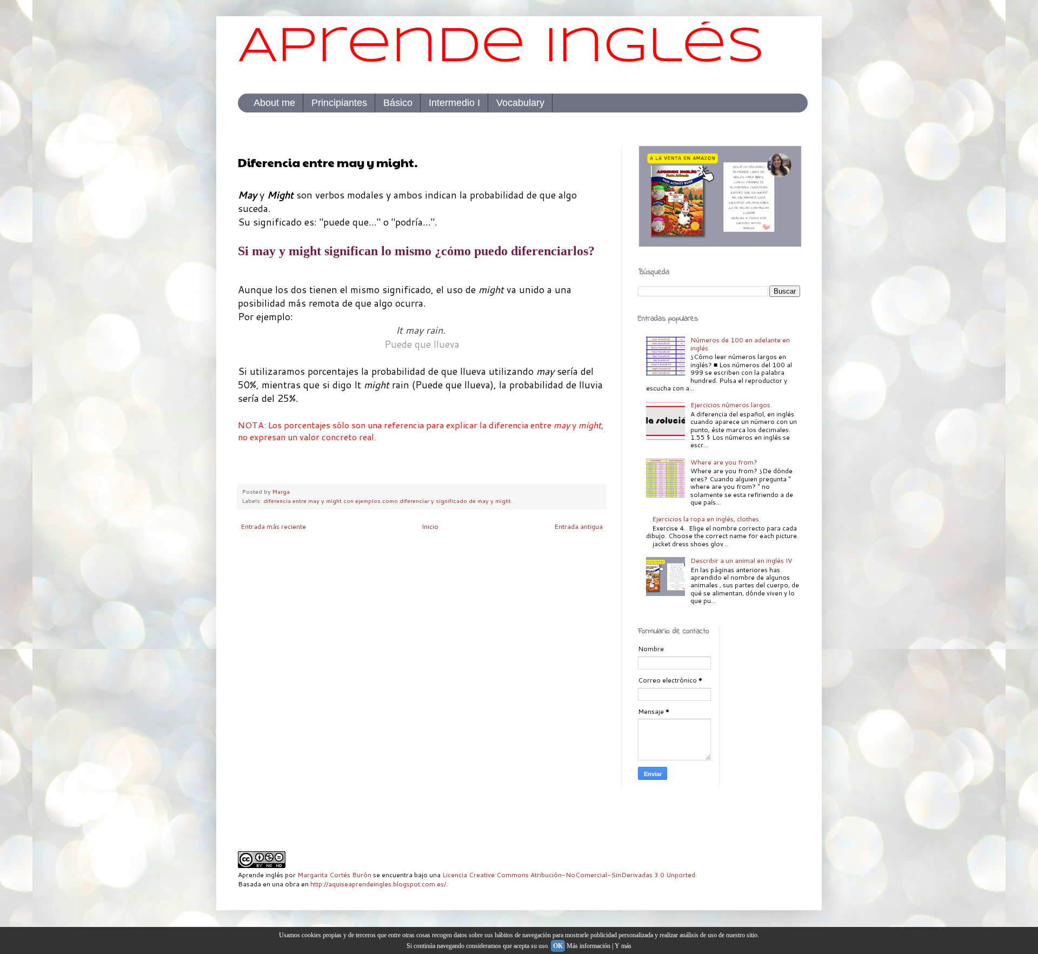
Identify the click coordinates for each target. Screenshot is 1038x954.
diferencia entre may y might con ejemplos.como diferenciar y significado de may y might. (388, 500)
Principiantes (339, 102)
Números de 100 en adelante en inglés (740, 343)
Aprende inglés (501, 47)
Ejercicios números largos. (731, 404)
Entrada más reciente (273, 526)
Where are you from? (723, 462)
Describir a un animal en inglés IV (741, 560)
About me (274, 102)
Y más (623, 946)
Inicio (430, 526)
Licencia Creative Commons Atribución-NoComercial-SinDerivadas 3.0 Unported (568, 874)
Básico (397, 102)
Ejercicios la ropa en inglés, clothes (705, 519)
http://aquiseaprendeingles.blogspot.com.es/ (378, 884)
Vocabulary (520, 102)
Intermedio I (454, 102)
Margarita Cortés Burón (334, 874)
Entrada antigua (578, 526)
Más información (588, 946)
